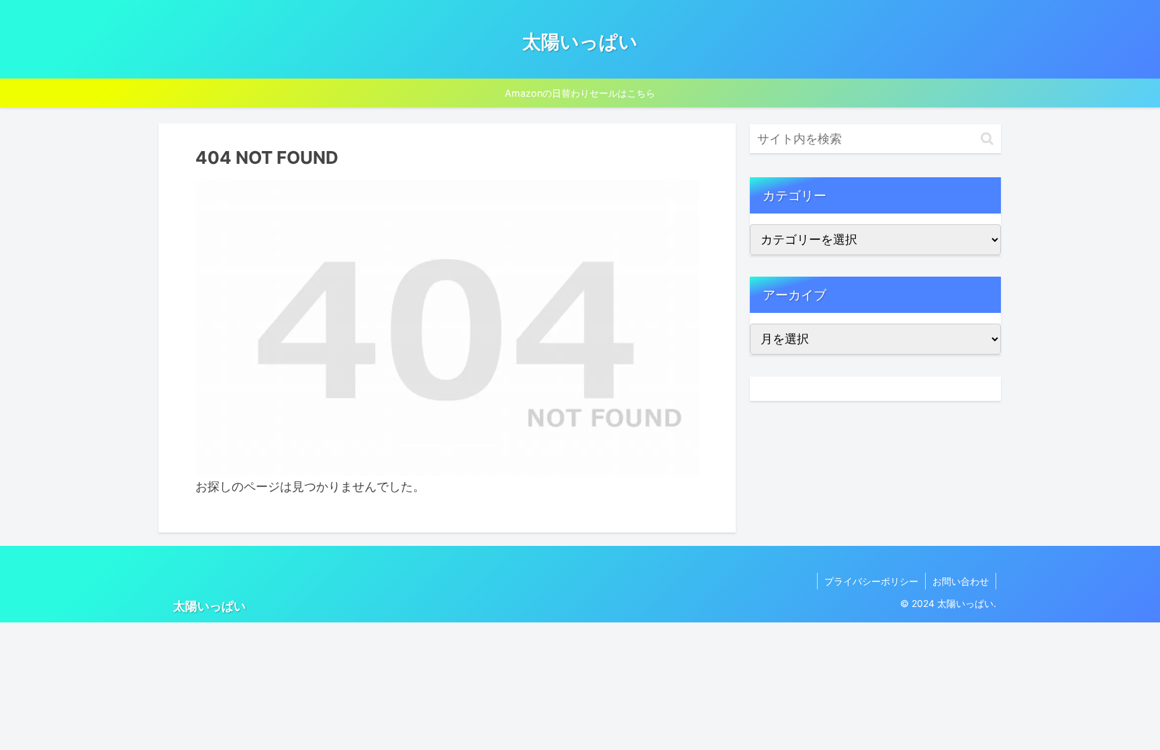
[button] (987, 138)
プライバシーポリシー (871, 581)
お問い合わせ (960, 581)
